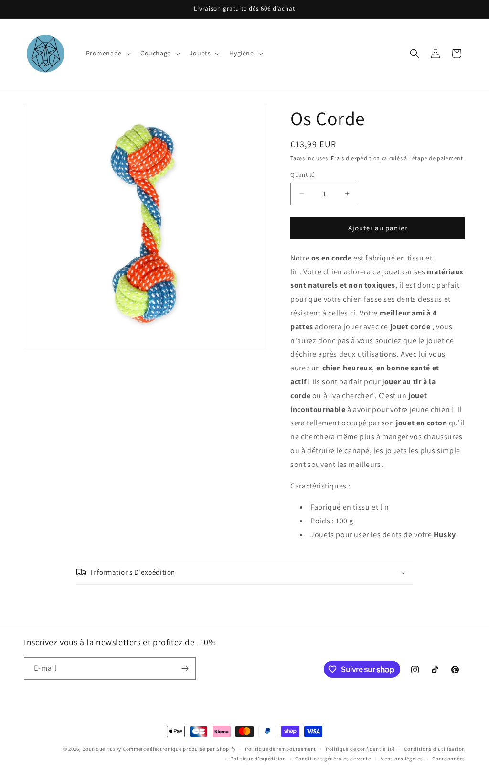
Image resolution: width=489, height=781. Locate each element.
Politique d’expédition (258, 758)
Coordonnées (448, 758)
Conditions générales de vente (333, 758)
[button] (107, 53)
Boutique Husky (101, 749)
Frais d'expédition (355, 158)
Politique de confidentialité (360, 749)
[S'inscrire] (184, 668)
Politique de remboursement (280, 749)
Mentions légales (401, 758)
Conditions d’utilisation (434, 749)
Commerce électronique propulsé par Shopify (179, 749)
